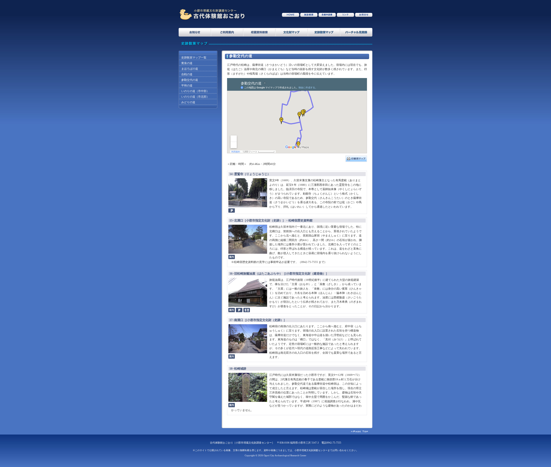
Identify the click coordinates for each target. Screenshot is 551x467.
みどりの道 (188, 102)
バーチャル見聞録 (356, 32)
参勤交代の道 (189, 79)
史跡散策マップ (324, 32)
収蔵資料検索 (259, 32)
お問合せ (363, 15)
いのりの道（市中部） (195, 91)
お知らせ (195, 32)
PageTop (361, 432)
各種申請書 (327, 15)
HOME (290, 15)
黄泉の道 (186, 63)
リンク (345, 15)
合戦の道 (186, 74)
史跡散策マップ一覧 (193, 57)
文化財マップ (292, 32)
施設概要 (308, 15)
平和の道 (186, 85)
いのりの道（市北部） (195, 96)
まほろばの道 (189, 68)
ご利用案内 (227, 32)
